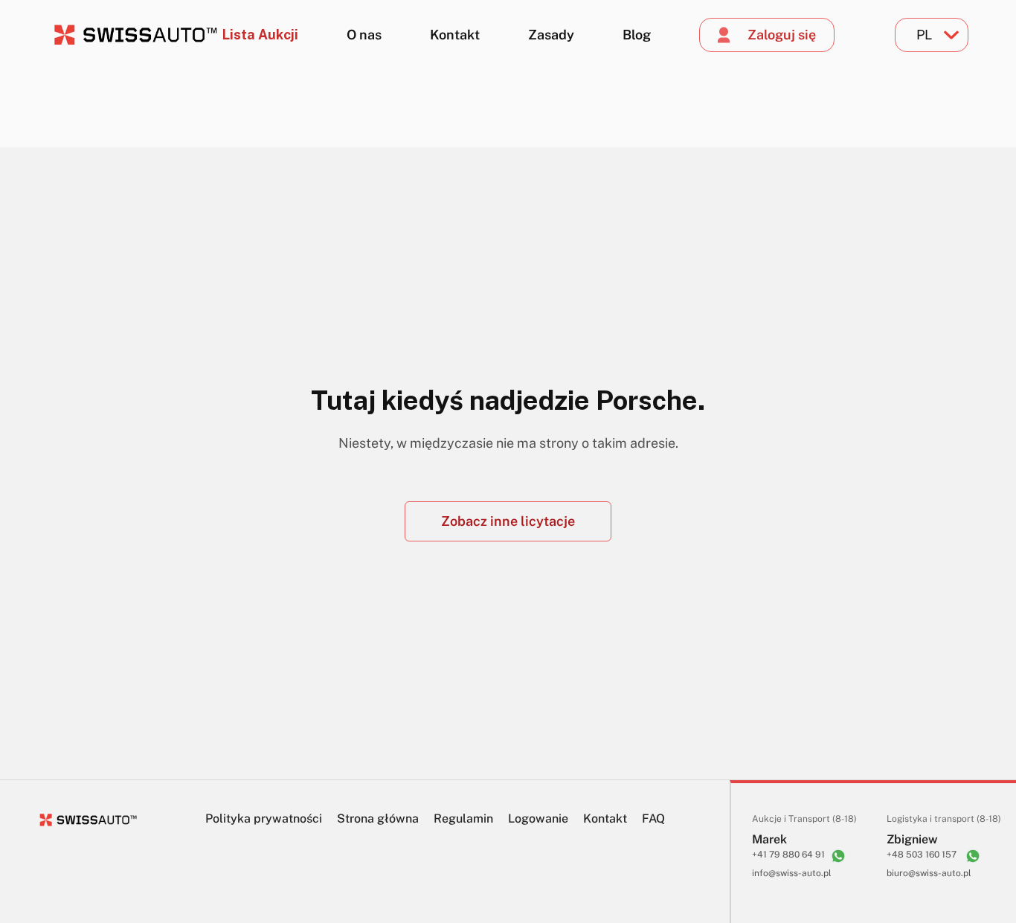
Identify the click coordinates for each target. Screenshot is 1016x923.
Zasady (551, 34)
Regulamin (463, 818)
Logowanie (538, 818)
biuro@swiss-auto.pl (929, 873)
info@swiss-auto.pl (792, 873)
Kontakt (455, 34)
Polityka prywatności (263, 818)
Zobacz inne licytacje (508, 521)
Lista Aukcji (260, 34)
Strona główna (378, 818)
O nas (364, 34)
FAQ (653, 818)
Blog (637, 34)
